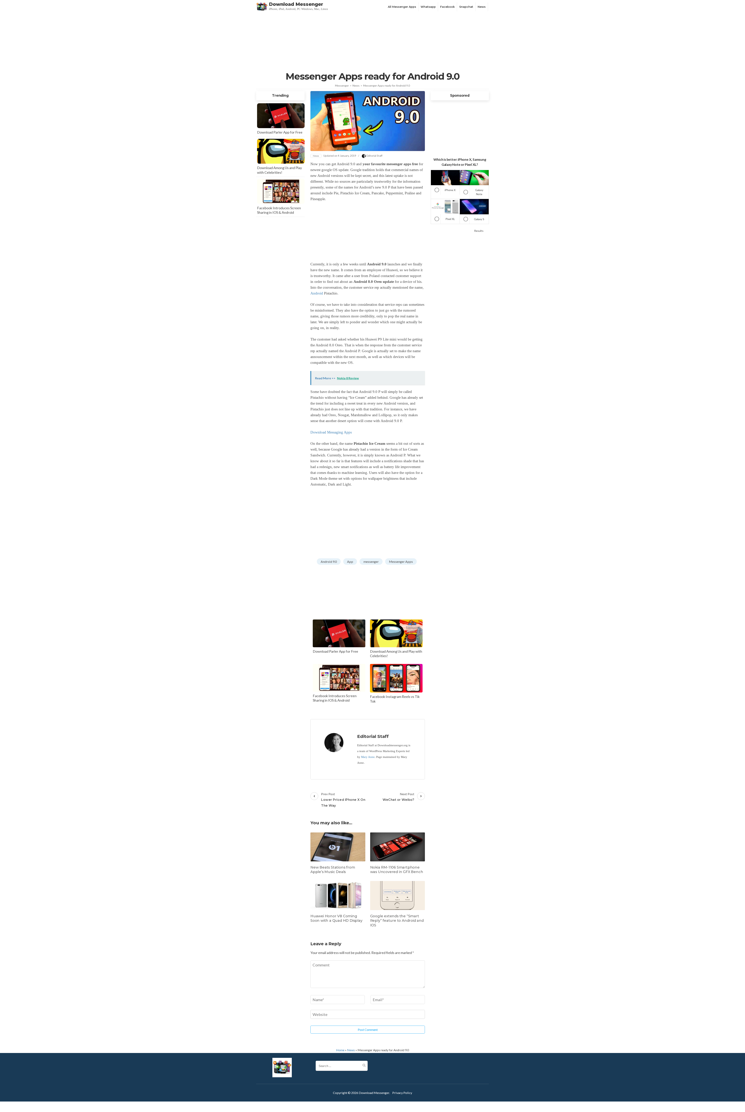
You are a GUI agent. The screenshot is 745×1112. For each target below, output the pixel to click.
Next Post (398, 797)
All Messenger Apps (402, 7)
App (350, 561)
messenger (371, 561)
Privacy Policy (402, 1093)
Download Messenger (296, 4)
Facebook (447, 7)
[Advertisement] (372, 41)
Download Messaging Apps (331, 432)
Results (478, 230)
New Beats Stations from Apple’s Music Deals (332, 869)
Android (316, 293)
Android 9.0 (329, 561)
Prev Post (343, 799)
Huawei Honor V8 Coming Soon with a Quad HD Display (336, 918)
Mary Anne (368, 756)
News (482, 7)
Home (340, 1050)
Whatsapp (428, 7)
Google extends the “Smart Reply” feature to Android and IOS (397, 920)
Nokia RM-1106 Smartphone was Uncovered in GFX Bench (396, 869)
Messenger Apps (401, 561)
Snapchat (466, 7)
